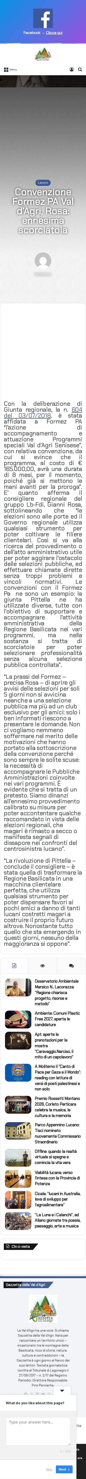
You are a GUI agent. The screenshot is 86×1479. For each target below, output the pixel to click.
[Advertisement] (43, 122)
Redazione (43, 274)
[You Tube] (43, 1394)
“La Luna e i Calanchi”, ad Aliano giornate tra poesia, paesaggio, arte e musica (58, 1220)
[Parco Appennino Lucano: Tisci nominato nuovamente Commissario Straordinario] (18, 1131)
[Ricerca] (80, 69)
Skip (49, 1469)
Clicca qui (54, 32)
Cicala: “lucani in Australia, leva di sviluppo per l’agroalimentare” (58, 1199)
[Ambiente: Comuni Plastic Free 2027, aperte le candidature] (18, 1019)
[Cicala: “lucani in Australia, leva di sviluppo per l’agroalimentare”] (18, 1200)
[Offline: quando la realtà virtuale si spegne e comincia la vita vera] (18, 1158)
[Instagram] (49, 1394)
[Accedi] (71, 69)
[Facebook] (26, 1394)
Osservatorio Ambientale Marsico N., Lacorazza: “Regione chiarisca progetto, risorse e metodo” (57, 992)
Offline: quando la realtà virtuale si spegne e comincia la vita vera (56, 1157)
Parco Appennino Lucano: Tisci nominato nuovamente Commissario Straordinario (58, 1133)
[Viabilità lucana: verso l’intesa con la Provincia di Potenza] (18, 1179)
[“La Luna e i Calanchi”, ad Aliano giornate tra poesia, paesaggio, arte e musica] (18, 1221)
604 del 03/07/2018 (43, 412)
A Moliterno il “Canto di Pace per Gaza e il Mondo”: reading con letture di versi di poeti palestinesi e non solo (58, 1078)
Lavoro (43, 183)
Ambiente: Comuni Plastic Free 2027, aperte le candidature (57, 1019)
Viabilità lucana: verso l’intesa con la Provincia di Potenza (57, 1178)
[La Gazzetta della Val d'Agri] (42, 54)
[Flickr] (37, 1394)
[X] (31, 1394)
